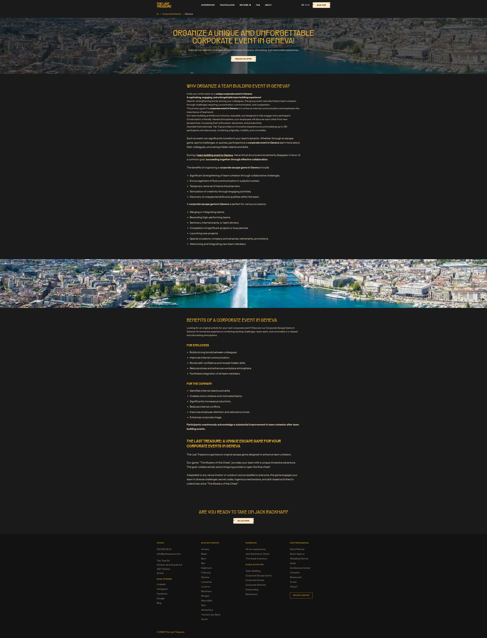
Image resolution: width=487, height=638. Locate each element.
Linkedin (161, 584)
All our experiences (256, 549)
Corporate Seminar (256, 584)
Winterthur (207, 610)
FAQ (258, 5)
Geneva (205, 577)
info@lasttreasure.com (169, 554)
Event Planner (297, 549)
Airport (294, 586)
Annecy (205, 549)
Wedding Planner (299, 558)
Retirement (251, 594)
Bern (203, 558)
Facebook (162, 593)
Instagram (162, 589)
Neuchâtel (206, 600)
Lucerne (205, 586)
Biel (203, 563)
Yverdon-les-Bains (211, 614)
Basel (204, 554)
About (268, 5)
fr (306, 5)
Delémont (206, 568)
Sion (203, 605)
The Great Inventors (256, 558)
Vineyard (294, 572)
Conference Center (300, 568)
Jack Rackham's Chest (257, 554)
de (309, 5)
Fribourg (205, 572)
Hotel (293, 563)
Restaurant (296, 577)
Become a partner (301, 595)
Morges (205, 596)
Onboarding (252, 589)
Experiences (208, 5)
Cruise (293, 582)
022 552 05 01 (164, 549)
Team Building (227, 5)
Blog (159, 603)
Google (160, 598)
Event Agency (297, 554)
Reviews (244, 5)
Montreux (206, 591)
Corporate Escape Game (259, 575)
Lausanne (206, 582)
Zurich (204, 619)
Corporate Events (171, 14)
